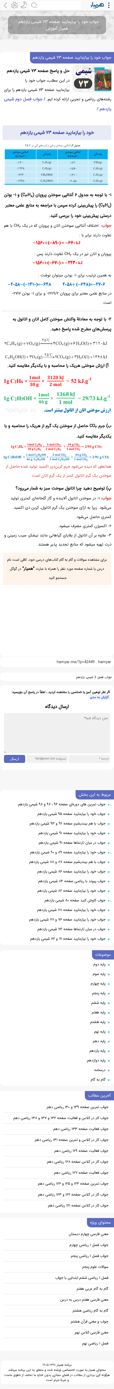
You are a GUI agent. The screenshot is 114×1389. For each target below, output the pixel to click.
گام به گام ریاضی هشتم (90, 1311)
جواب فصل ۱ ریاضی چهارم (88, 1245)
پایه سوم (99, 974)
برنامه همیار (64, 1364)
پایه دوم (99, 964)
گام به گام (98, 1079)
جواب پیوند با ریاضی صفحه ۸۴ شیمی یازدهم (72, 881)
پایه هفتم (99, 1012)
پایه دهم (99, 1041)
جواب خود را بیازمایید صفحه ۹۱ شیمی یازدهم (72, 833)
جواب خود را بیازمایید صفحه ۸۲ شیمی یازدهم (71, 891)
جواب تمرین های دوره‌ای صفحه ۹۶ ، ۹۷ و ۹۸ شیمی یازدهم (62, 804)
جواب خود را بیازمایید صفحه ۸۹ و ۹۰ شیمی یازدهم (68, 852)
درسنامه (100, 1070)
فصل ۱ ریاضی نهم (95, 1343)
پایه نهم (100, 1031)
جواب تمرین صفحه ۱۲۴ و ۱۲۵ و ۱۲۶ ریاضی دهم (73, 1184)
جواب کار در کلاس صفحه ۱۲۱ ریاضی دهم (78, 1205)
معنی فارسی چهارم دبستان (88, 1234)
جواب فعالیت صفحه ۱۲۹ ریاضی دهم (81, 1151)
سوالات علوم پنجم (95, 1267)
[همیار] (97, 5)
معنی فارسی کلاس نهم (91, 1332)
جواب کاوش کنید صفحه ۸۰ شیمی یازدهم (75, 900)
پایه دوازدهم (96, 1060)
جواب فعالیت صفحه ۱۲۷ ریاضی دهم (81, 1173)
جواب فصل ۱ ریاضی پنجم (89, 1256)
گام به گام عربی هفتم (92, 1289)
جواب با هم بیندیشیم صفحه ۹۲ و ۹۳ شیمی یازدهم (68, 823)
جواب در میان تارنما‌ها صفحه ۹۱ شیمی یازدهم (72, 843)
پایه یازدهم (97, 1051)
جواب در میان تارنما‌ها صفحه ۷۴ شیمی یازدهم (71, 929)
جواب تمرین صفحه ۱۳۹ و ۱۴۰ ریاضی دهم (77, 1107)
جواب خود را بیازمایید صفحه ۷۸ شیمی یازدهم (71, 910)
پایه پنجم (99, 993)
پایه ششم (98, 1003)
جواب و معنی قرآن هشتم (89, 1321)
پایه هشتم (98, 1022)
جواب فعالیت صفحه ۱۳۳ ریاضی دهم (80, 1129)
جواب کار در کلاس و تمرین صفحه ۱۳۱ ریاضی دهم (71, 1140)
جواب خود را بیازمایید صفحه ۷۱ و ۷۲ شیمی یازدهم (68, 939)
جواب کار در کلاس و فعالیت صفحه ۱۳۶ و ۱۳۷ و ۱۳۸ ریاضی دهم (60, 1118)
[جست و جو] (55, 5)
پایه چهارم (98, 983)
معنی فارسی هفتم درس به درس (84, 1300)
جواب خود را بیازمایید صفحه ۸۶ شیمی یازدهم (71, 871)
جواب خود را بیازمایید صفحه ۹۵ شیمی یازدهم (71, 814)
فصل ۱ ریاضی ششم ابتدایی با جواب (81, 1278)
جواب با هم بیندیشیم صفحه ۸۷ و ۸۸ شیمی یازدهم (67, 862)
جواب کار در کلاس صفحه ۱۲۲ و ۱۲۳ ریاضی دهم (73, 1194)
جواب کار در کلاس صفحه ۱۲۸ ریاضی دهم (77, 1162)
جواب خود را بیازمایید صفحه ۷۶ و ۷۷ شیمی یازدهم (67, 919)
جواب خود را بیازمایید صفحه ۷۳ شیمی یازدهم (72, 57)
